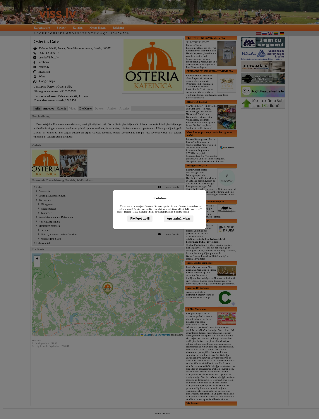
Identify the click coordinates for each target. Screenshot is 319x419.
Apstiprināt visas (179, 218)
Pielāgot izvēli (140, 218)
